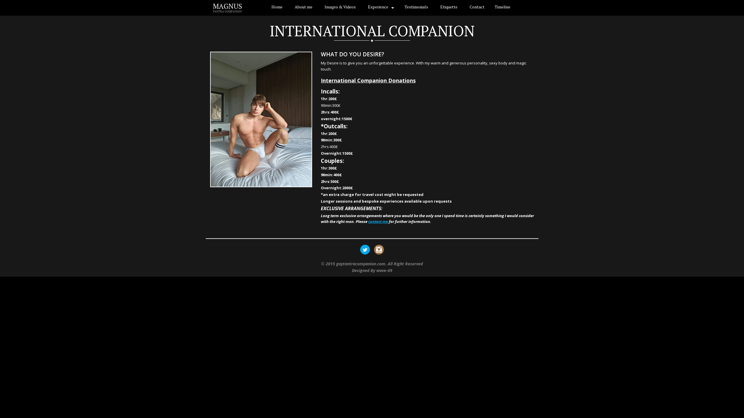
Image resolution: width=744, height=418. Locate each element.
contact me (378, 221)
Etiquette (448, 7)
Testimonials (416, 7)
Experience (378, 7)
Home (276, 7)
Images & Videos (340, 7)
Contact (477, 7)
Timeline (502, 7)
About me (303, 7)
